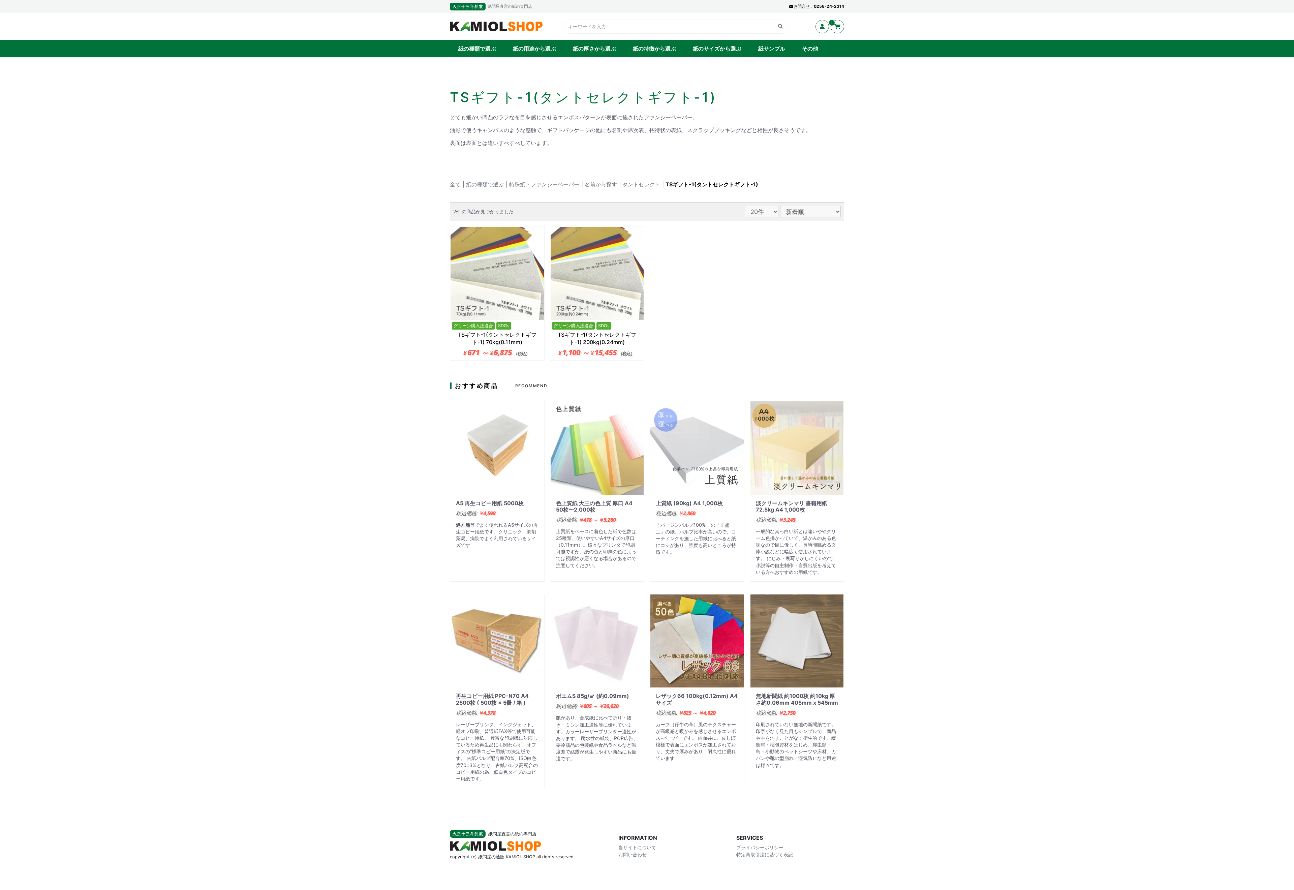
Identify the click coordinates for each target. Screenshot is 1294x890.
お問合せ (802, 6)
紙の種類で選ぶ (477, 48)
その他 (810, 48)
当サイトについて (637, 847)
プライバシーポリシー (759, 847)
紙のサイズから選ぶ (717, 48)
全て (455, 184)
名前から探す (601, 184)
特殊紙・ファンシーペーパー (544, 184)
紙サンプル (771, 48)
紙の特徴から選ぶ (654, 48)
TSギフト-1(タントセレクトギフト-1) (712, 184)
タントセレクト (641, 184)
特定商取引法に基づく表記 (764, 854)
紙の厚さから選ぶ (594, 48)
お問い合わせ (632, 854)
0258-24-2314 (829, 6)
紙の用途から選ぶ (534, 48)
